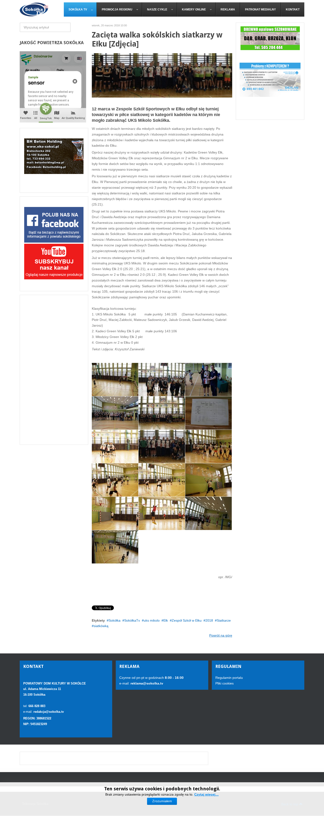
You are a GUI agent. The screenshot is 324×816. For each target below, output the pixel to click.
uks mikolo (152, 620)
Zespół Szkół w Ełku (187, 620)
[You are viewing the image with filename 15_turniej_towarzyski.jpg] (208, 413)
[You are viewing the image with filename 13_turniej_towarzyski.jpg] (115, 413)
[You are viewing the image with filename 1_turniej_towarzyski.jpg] (115, 446)
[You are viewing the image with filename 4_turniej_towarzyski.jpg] (162, 480)
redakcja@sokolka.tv (48, 711)
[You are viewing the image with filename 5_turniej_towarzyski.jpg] (208, 480)
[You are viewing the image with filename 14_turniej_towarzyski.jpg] (162, 413)
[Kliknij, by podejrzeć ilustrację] (162, 75)
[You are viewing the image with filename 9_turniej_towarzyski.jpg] (115, 546)
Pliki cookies (224, 683)
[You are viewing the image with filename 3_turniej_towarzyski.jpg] (115, 480)
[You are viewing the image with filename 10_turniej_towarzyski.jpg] (115, 379)
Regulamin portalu (229, 678)
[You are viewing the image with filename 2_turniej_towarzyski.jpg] (208, 446)
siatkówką (101, 626)
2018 (209, 620)
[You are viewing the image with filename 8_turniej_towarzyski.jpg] (208, 513)
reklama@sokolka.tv (146, 683)
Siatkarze (224, 620)
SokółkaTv (132, 620)
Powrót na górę (220, 635)
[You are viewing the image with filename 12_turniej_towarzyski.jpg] (208, 379)
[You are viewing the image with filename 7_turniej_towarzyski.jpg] (162, 513)
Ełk (165, 620)
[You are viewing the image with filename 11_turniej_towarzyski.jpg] (162, 379)
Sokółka (114, 620)
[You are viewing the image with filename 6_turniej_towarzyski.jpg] (115, 513)
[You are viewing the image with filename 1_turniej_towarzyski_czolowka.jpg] (162, 446)
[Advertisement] (53, 370)
